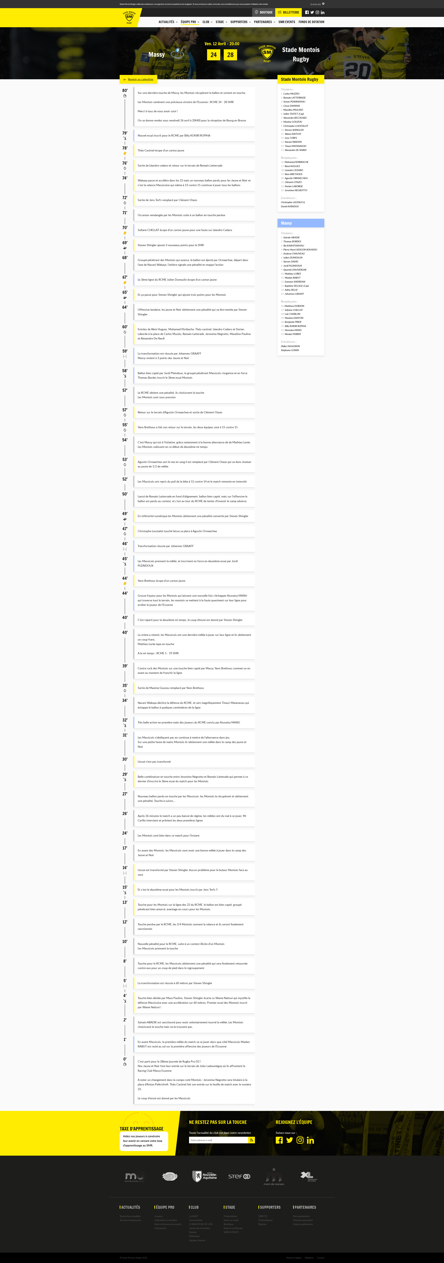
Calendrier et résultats (165, 1220)
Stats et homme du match (168, 1224)
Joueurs (158, 1216)
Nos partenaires (301, 1216)
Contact (320, 1257)
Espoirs (193, 1232)
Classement (160, 1228)
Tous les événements (130, 1220)
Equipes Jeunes (197, 1240)
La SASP (193, 1216)
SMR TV (262, 1216)
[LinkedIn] (322, 12)
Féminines (194, 1236)
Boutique (228, 1224)
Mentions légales (293, 1257)
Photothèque (265, 1220)
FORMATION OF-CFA (201, 1224)
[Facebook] (307, 12)
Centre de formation (199, 1228)
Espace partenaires (303, 1224)
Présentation (230, 1216)
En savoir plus (315, 4)
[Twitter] (312, 12)
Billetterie (309, 1257)
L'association (195, 1220)
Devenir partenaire (303, 1220)
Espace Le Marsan (233, 1228)
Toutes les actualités (130, 1216)
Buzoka (262, 1224)
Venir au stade (231, 1220)
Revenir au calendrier (140, 79)
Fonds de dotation (311, 22)
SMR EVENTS (287, 22)
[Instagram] (317, 12)
